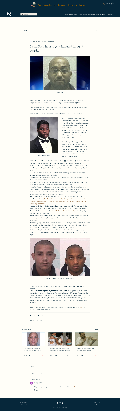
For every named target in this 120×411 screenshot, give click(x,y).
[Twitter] (60, 403)
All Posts (25, 30)
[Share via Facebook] (30, 315)
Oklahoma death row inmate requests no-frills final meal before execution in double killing (33, 349)
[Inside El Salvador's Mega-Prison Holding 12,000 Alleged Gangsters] (60, 339)
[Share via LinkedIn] (38, 315)
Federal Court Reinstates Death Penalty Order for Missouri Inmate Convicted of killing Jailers (86, 349)
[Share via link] (42, 315)
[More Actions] (89, 383)
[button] (112, 3)
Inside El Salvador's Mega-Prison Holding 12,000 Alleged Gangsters (60, 349)
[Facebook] (57, 403)
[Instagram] (62, 403)
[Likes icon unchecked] (35, 390)
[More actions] (89, 42)
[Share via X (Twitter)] (34, 315)
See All (96, 329)
